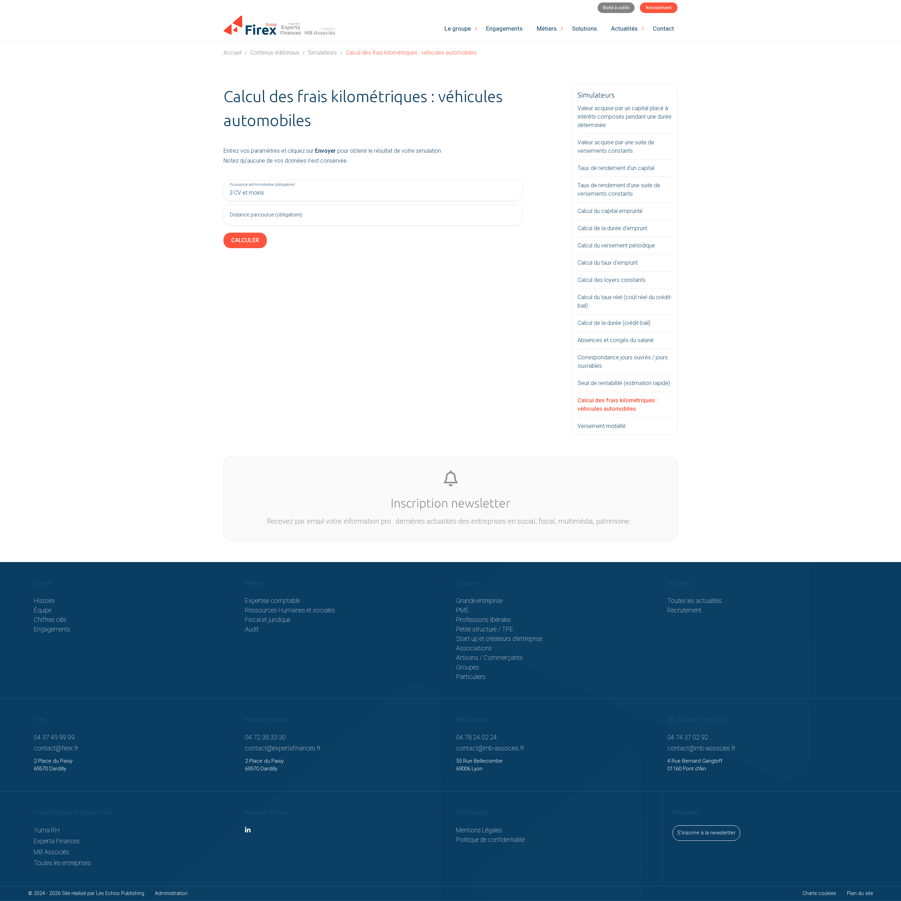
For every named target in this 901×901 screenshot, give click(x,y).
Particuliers (471, 676)
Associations (474, 648)
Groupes (467, 667)
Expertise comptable (272, 600)
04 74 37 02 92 (687, 737)
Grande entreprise (479, 600)
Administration (171, 893)
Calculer (245, 240)
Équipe (42, 610)
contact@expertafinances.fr (283, 748)
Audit (252, 629)
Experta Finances (57, 841)
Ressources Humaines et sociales (290, 610)
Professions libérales (483, 619)
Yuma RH (47, 830)
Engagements (52, 629)
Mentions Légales (479, 830)
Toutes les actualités (694, 600)
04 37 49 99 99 (54, 737)
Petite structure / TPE (484, 629)
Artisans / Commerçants (489, 657)
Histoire (44, 600)
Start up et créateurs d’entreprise (499, 638)
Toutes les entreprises (62, 863)
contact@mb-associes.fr (490, 748)
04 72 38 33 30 (265, 737)
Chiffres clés (50, 619)
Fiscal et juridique (267, 619)
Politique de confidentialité (490, 839)
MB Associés (51, 852)
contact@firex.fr (56, 748)
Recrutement (684, 610)
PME (462, 610)
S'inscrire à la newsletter (706, 833)
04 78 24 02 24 (476, 737)
